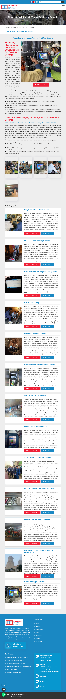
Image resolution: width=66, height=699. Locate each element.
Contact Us (39, 635)
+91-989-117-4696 (17, 646)
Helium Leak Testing (31, 303)
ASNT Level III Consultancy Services (37, 457)
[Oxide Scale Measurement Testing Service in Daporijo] (13, 377)
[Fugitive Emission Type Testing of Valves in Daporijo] (13, 501)
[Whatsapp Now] (4, 695)
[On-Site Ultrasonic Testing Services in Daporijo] (54, 167)
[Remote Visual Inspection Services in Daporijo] (13, 532)
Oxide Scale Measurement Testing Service (39, 365)
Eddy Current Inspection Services (36, 210)
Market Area (39, 641)
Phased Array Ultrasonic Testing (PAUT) (17, 657)
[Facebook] (31, 2)
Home (7, 27)
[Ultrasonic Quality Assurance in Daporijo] (11, 190)
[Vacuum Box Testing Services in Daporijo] (13, 408)
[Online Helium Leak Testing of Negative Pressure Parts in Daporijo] (13, 563)
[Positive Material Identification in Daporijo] (13, 439)
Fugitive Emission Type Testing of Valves (39, 488)
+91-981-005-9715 (45, 660)
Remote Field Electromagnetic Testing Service (41, 272)
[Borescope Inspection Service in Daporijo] (13, 346)
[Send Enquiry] (4, 690)
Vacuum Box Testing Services (35, 396)
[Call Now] (4, 685)
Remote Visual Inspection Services (37, 519)
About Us (38, 626)
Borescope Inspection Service (35, 334)
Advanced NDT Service (26, 27)
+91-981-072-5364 (45, 658)
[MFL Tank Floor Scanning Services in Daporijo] (13, 253)
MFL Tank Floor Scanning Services (37, 241)
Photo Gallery (39, 629)
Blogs (37, 632)
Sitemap (38, 638)
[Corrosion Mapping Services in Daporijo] (13, 594)
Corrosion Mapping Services (34, 582)
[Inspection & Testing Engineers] (9, 7)
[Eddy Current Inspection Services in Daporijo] (13, 222)
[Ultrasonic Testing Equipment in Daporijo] (25, 167)
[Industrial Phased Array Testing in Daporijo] (40, 167)
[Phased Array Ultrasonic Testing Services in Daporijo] (11, 167)
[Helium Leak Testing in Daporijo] (13, 315)
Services (14, 27)
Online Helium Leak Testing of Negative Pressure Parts (38, 551)
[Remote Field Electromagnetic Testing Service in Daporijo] (13, 284)
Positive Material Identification (35, 426)
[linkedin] (37, 2)
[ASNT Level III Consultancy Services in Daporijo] (13, 470)
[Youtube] (34, 2)
